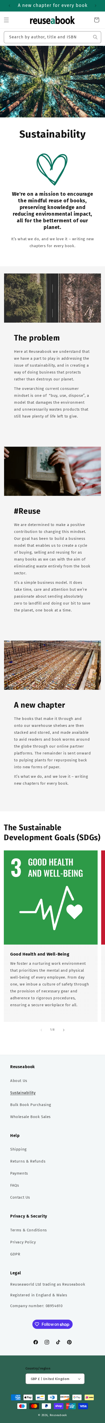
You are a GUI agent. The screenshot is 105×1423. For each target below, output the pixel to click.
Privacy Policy (23, 1242)
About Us (18, 1080)
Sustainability (22, 1092)
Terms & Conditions (28, 1230)
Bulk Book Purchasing (30, 1104)
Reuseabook (58, 1415)
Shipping (18, 1149)
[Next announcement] (95, 5)
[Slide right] (63, 1030)
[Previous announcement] (9, 5)
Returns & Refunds (27, 1161)
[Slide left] (41, 1030)
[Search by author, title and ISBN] (95, 37)
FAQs (14, 1185)
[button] (6, 20)
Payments (19, 1173)
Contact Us (20, 1197)
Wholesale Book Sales (30, 1116)
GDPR (15, 1254)
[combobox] (52, 37)
